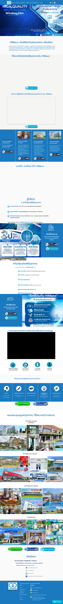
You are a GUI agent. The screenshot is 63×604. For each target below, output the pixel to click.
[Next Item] (61, 438)
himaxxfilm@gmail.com (33, 567)
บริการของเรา (22, 589)
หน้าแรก (21, 587)
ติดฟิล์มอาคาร (22, 591)
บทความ (21, 598)
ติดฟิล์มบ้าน (22, 592)
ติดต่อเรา (21, 599)
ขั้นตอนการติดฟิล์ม (23, 594)
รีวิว (20, 596)
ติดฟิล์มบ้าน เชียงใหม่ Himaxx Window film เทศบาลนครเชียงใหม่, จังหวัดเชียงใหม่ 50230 (39, 598)
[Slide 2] (31, 33)
